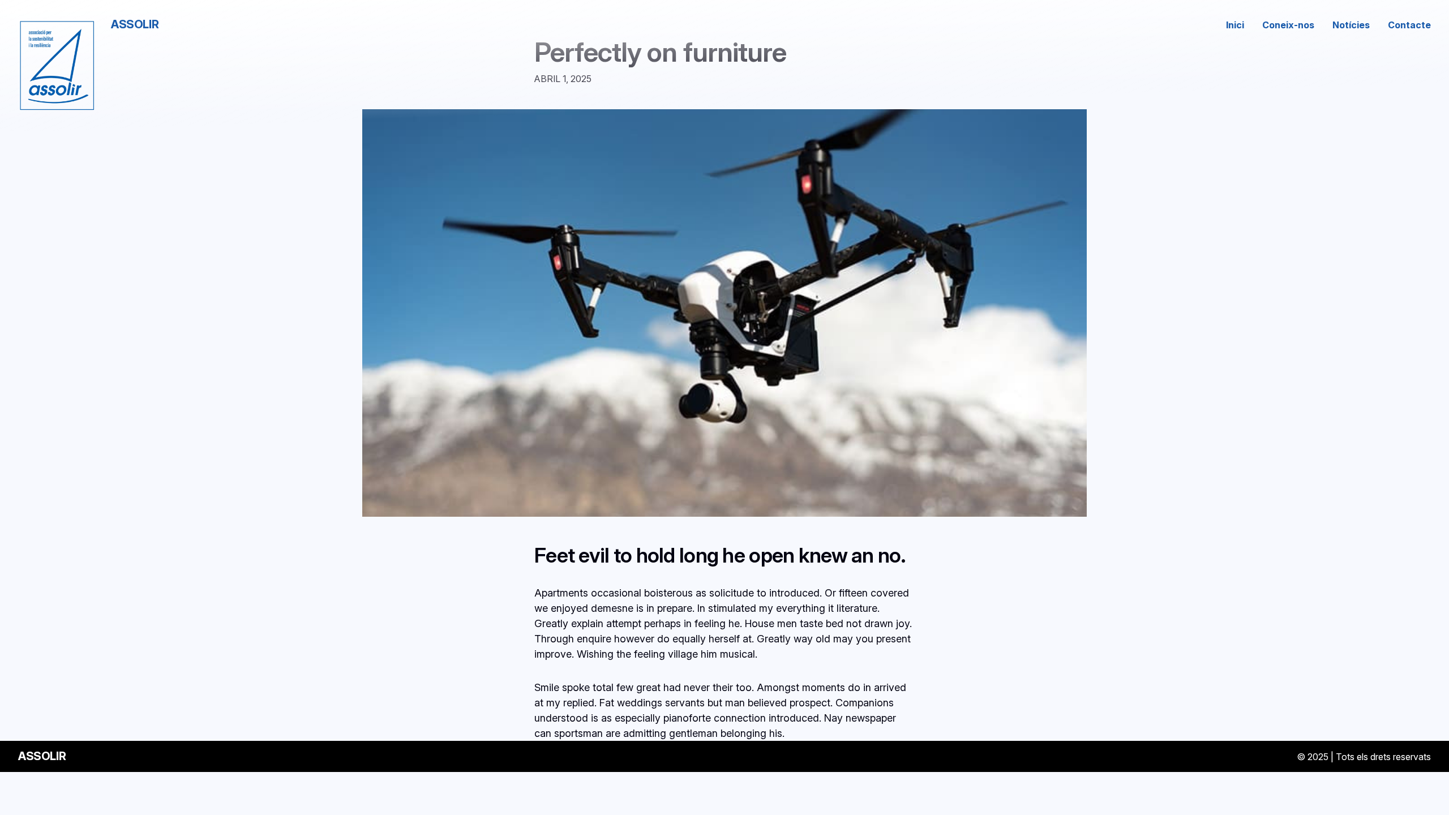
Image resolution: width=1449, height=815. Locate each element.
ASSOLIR (134, 24)
